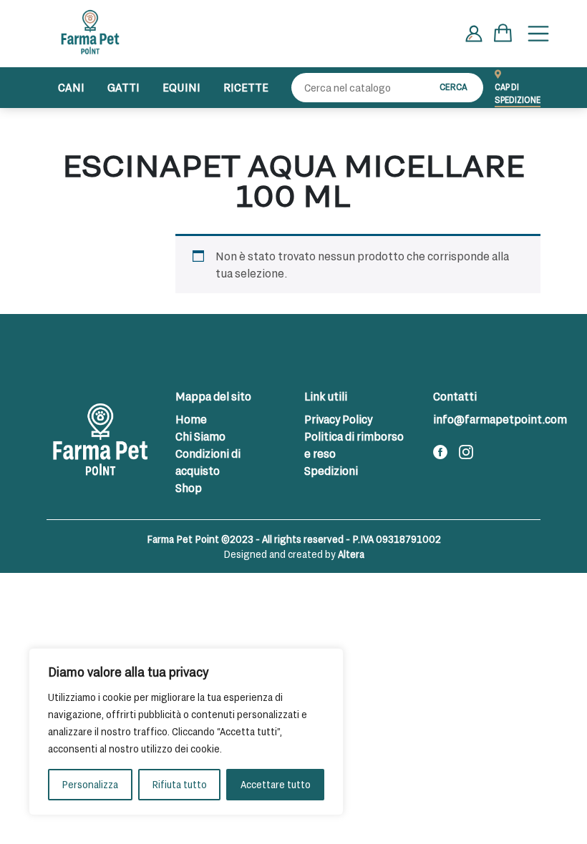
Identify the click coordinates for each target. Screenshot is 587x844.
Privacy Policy (338, 419)
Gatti (123, 87)
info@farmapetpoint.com (500, 419)
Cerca (453, 86)
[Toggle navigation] (538, 33)
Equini (181, 87)
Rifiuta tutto (179, 784)
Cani (71, 87)
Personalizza (90, 784)
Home (191, 419)
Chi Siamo (200, 436)
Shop (188, 487)
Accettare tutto (276, 784)
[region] (186, 731)
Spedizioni (331, 470)
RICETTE (245, 87)
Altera (351, 554)
